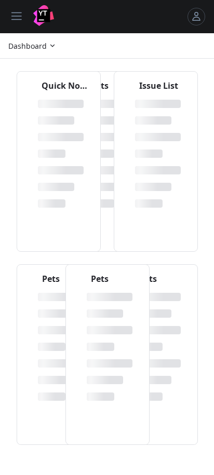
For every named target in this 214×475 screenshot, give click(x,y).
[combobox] (32, 45)
